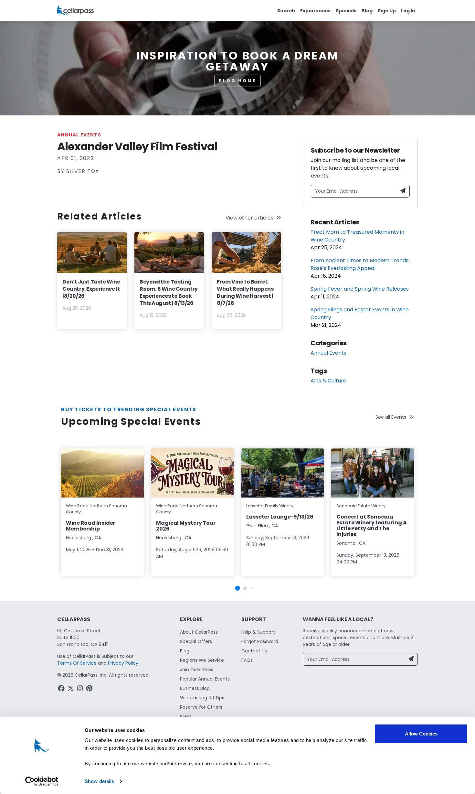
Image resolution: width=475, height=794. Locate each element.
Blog (367, 10)
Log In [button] (408, 10)
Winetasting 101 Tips (202, 697)
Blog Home (237, 81)
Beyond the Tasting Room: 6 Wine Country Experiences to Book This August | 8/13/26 (169, 292)
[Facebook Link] (62, 689)
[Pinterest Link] (90, 689)
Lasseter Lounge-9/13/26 (279, 516)
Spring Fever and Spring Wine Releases (360, 289)
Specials (346, 10)
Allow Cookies (421, 733)
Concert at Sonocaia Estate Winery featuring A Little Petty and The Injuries (371, 525)
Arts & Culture (328, 380)
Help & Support (258, 632)
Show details (99, 781)
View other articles (249, 217)
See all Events (390, 417)
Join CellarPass (196, 669)
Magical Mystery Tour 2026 (186, 525)
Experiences (315, 10)
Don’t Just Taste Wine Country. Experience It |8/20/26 (91, 289)
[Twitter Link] (71, 689)
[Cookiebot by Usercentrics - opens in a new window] (42, 781)
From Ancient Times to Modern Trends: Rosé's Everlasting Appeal (360, 264)
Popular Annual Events (205, 679)
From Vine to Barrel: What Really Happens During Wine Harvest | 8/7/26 (245, 292)
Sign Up (387, 10)
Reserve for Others (201, 707)
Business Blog (195, 688)
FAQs (247, 660)
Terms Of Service (77, 663)
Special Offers (196, 641)
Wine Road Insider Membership (90, 525)
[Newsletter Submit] (402, 191)
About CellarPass (199, 632)
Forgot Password (259, 641)
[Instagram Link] (80, 689)
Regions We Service (202, 660)
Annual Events (79, 135)
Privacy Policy (123, 663)
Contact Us (254, 651)
